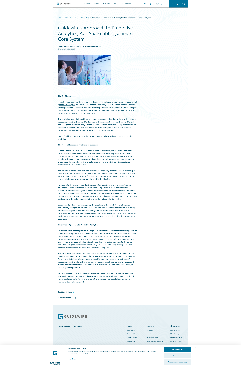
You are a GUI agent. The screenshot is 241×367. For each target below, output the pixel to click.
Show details (72, 359)
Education (150, 334)
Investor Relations (132, 338)
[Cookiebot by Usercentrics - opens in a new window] (55, 363)
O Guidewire (126, 4)
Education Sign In (175, 334)
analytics (108, 121)
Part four (81, 279)
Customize (176, 356)
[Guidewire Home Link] (72, 316)
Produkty (87, 4)
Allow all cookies (177, 349)
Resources (68, 18)
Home (60, 18)
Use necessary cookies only (177, 362)
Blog (76, 18)
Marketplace (131, 341)
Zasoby (115, 4)
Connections (131, 330)
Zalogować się (162, 4)
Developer (150, 330)
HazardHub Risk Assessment (155, 341)
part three (118, 276)
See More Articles (65, 292)
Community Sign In (176, 330)
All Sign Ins (176, 326)
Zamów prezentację (179, 4)
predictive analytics (66, 104)
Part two (91, 276)
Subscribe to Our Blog (67, 297)
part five (93, 279)
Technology (85, 18)
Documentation (132, 334)
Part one (95, 273)
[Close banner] (195, 347)
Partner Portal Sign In (176, 341)
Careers (129, 326)
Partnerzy (106, 4)
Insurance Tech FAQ (153, 338)
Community (150, 326)
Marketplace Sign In (176, 338)
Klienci (96, 4)
